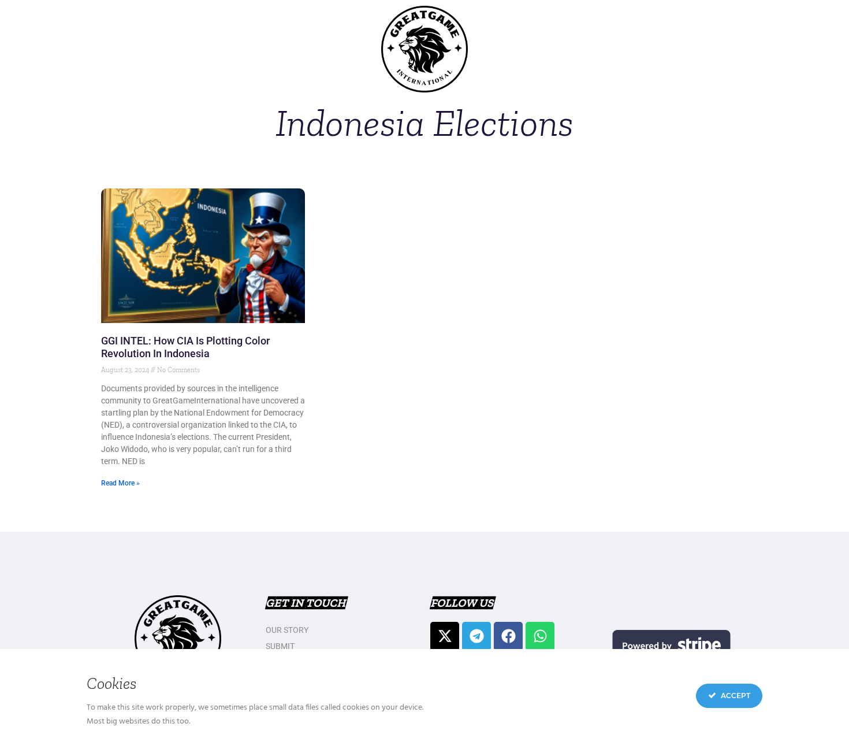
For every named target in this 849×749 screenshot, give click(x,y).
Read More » (120, 483)
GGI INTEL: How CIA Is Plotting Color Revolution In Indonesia (185, 347)
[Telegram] (476, 636)
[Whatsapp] (540, 636)
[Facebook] (508, 636)
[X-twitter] (444, 636)
